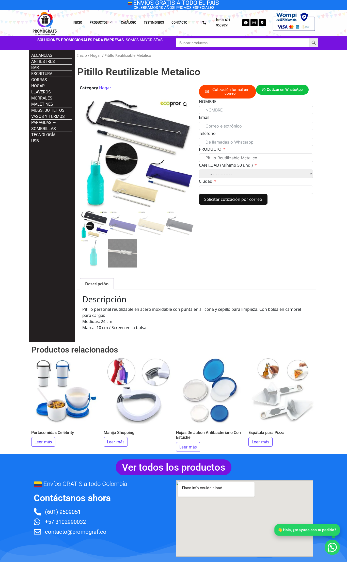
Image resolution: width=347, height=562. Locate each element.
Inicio (77, 22)
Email (204, 117)
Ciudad (205, 181)
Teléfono (207, 133)
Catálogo (128, 22)
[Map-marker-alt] (262, 22)
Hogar (95, 55)
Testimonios (154, 22)
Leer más (43, 442)
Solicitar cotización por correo (233, 199)
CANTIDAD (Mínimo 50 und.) (226, 165)
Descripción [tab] (97, 284)
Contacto (179, 22)
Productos (98, 22)
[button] (185, 104)
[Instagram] (254, 22)
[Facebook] (245, 22)
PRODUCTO (210, 149)
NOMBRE (207, 101)
